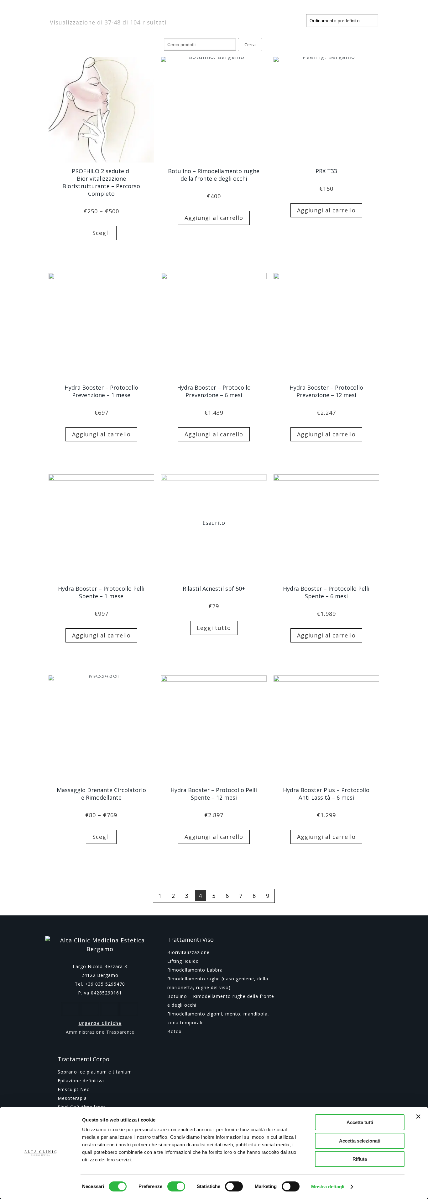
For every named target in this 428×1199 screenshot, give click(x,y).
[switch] (176, 1186)
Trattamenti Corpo (83, 1059)
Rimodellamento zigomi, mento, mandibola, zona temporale (218, 1018)
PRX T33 (326, 171)
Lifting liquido (183, 961)
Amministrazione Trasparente (100, 1032)
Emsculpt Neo (74, 1089)
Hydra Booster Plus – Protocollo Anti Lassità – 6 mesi (326, 793)
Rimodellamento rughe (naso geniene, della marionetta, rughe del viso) (217, 983)
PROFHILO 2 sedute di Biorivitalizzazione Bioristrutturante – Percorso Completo (101, 182)
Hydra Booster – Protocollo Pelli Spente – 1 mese (101, 592)
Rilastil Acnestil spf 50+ (214, 588)
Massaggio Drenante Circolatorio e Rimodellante (101, 793)
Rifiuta (359, 1159)
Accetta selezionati (359, 1140)
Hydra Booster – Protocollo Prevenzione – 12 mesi (326, 391)
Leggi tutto (214, 627)
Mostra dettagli (328, 1186)
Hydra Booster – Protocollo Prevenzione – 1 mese (101, 391)
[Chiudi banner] (418, 1116)
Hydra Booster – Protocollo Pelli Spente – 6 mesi (326, 592)
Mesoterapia (72, 1098)
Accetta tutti (360, 1122)
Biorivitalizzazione (188, 952)
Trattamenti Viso (190, 939)
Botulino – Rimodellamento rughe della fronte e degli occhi (213, 174)
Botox (174, 1031)
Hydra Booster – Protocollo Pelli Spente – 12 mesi (213, 793)
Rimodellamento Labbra (195, 970)
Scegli (101, 233)
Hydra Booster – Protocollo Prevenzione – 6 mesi (214, 391)
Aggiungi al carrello (214, 217)
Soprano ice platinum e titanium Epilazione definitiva (95, 1076)
